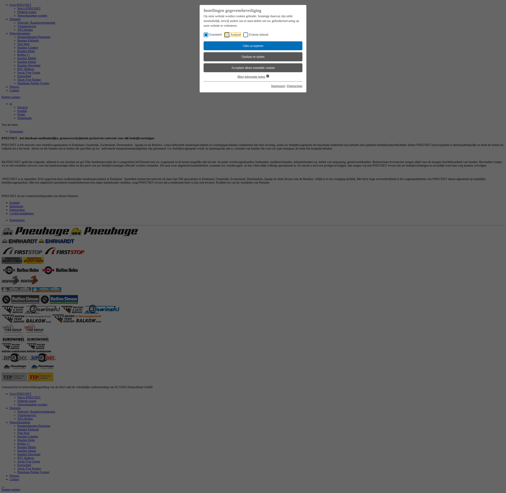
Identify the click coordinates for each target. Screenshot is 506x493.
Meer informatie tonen (251, 76)
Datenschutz (294, 86)
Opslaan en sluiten (253, 56)
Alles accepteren (253, 45)
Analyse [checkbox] (235, 34)
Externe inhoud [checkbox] (258, 34)
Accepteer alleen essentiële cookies (253, 67)
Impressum (278, 86)
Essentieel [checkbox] (215, 34)
